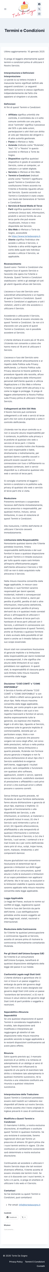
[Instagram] (39, 14)
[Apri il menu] (5, 9)
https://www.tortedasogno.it (26, 236)
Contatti (41, 1266)
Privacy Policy (16, 1261)
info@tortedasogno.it (29, 1205)
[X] (39, 9)
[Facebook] (39, 4)
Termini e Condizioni (35, 1261)
